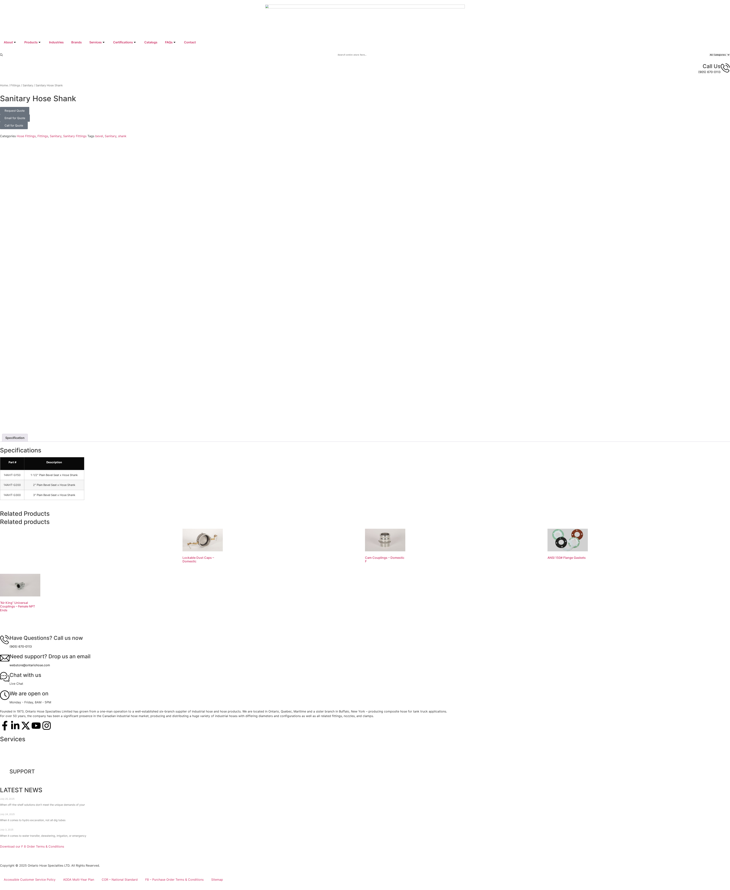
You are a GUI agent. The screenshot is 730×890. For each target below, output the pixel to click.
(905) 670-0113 (709, 72)
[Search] (1, 54)
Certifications (123, 42)
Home (4, 85)
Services (95, 42)
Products (31, 42)
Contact (190, 42)
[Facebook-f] (5, 725)
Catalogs (150, 42)
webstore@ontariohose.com (30, 665)
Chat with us (25, 675)
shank (122, 136)
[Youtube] (36, 725)
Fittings (15, 85)
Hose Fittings (26, 136)
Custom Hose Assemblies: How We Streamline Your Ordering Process (58, 795)
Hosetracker (12, 764)
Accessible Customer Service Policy (30, 879)
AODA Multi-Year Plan (78, 879)
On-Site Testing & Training (22, 746)
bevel (99, 136)
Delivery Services (16, 755)
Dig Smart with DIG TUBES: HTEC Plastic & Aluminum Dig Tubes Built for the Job (66, 811)
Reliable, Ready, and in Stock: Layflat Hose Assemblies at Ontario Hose (58, 826)
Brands (76, 42)
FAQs (169, 42)
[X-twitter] (25, 725)
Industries (56, 42)
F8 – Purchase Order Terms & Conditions (174, 879)
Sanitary (28, 85)
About (8, 42)
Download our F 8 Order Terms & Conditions (32, 846)
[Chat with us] (5, 676)
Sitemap (217, 879)
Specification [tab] (15, 438)
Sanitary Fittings (74, 136)
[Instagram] (46, 725)
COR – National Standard (120, 879)
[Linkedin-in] (15, 725)
